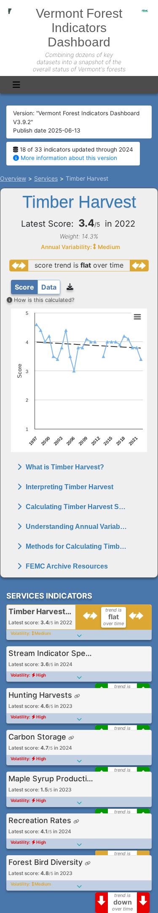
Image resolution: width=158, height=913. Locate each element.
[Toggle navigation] (16, 85)
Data (48, 287)
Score (24, 287)
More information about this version (68, 157)
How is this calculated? (43, 299)
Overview (13, 178)
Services (46, 178)
